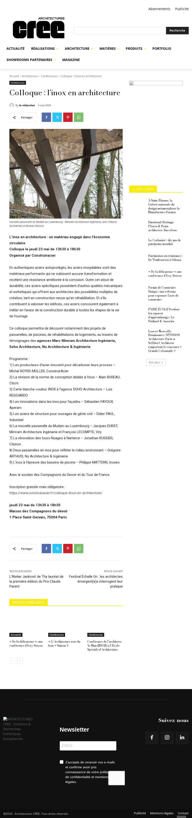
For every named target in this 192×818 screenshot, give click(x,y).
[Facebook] (46, 117)
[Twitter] (57, 117)
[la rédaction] (12, 105)
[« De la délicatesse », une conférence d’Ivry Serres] (27, 624)
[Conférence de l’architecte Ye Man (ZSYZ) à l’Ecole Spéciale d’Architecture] (105, 624)
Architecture (30, 76)
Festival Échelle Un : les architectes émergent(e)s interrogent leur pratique (96, 581)
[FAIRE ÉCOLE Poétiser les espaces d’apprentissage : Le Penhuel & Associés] (137, 313)
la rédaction (27, 105)
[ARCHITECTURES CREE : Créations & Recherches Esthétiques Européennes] (38, 30)
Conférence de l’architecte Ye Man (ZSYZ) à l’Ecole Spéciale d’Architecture (104, 645)
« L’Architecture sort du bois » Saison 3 (64, 643)
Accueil (14, 76)
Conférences (49, 76)
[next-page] (20, 661)
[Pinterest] (68, 117)
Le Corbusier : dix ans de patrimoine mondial (164, 242)
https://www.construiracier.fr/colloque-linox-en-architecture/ (55, 493)
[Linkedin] (182, 737)
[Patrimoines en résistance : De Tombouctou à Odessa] (137, 259)
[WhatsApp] (78, 117)
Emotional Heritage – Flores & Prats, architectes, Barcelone (162, 226)
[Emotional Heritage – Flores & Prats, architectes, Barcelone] (137, 226)
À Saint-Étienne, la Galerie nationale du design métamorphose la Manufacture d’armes (164, 206)
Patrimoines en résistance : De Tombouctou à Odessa (165, 258)
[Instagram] (167, 737)
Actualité (16, 634)
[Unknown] (156, 84)
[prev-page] (12, 661)
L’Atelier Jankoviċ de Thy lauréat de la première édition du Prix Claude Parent (36, 581)
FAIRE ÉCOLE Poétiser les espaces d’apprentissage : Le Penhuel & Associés (164, 315)
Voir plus (154, 362)
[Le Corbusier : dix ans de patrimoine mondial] (137, 244)
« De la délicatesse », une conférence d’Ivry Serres (26, 643)
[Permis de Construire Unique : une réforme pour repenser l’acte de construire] (137, 291)
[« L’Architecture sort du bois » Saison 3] (66, 624)
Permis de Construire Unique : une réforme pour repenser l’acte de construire (163, 293)
